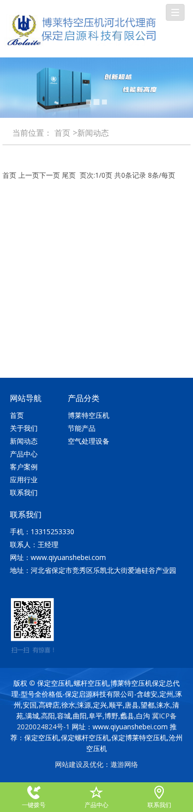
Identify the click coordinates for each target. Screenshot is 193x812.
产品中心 (24, 453)
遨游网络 (124, 764)
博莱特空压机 (88, 415)
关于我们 (24, 428)
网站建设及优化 (79, 764)
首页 (62, 132)
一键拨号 (33, 791)
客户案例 (24, 466)
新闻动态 (24, 441)
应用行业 (24, 479)
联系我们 (24, 492)
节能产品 (82, 428)
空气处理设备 (88, 441)
